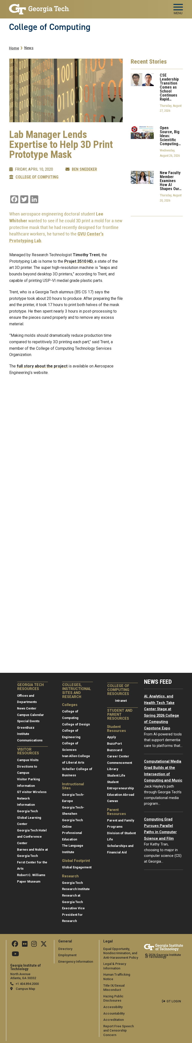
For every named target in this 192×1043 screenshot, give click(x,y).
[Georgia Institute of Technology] (39, 7)
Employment (67, 955)
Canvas (112, 801)
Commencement (119, 763)
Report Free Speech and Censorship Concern (118, 1030)
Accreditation (113, 1020)
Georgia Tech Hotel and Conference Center (32, 836)
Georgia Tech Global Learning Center (29, 817)
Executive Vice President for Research (73, 914)
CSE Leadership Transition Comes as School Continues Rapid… (169, 87)
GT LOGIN (173, 1001)
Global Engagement (77, 867)
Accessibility (112, 1007)
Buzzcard (114, 750)
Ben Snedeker (84, 169)
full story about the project (42, 366)
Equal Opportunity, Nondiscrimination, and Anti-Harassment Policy (120, 953)
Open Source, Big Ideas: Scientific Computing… (170, 136)
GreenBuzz (25, 727)
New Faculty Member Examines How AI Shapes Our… (171, 181)
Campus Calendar (30, 715)
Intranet (121, 700)
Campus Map (25, 989)
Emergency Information (75, 961)
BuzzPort (114, 743)
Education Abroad (120, 795)
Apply (111, 737)
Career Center (118, 756)
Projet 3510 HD (78, 261)
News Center (26, 708)
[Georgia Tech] (163, 947)
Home (14, 48)
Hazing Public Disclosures (113, 998)
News (29, 48)
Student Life (116, 775)
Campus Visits (27, 760)
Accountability (113, 1013)
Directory (65, 949)
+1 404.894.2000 (27, 984)
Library (112, 769)
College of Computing (49, 26)
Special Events (28, 721)
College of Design (76, 724)
